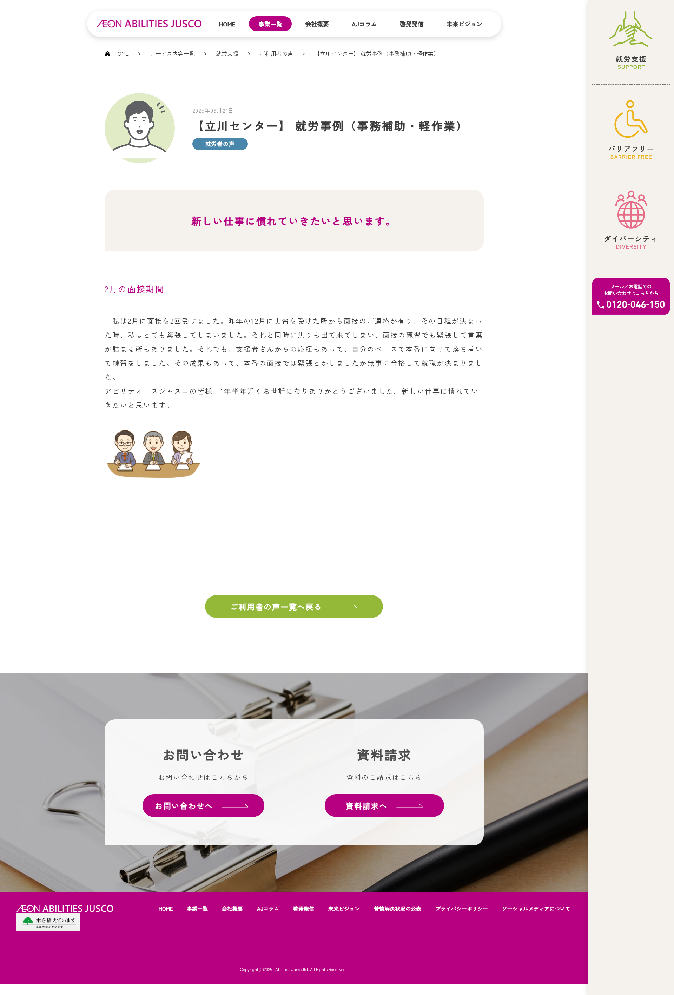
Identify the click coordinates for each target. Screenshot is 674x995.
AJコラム (364, 23)
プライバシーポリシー (461, 908)
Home (227, 23)
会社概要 (317, 23)
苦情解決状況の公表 (397, 908)
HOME (166, 908)
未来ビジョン (464, 23)
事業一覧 (270, 23)
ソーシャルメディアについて (536, 908)
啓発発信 (412, 23)
